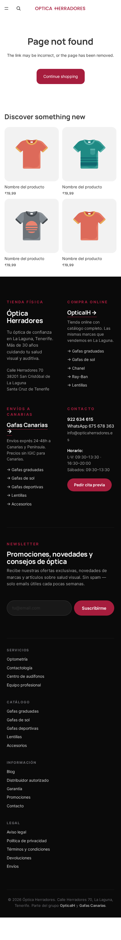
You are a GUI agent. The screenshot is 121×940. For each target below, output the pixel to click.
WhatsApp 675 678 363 (90, 426)
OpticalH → (82, 312)
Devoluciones (19, 857)
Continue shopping (60, 76)
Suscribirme (94, 608)
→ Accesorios (19, 503)
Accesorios (17, 745)
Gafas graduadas (23, 711)
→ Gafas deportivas (25, 486)
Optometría (17, 659)
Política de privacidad (27, 840)
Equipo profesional (24, 685)
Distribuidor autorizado (28, 780)
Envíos (13, 866)
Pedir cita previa (89, 484)
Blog (11, 771)
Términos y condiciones (28, 849)
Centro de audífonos (25, 676)
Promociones (18, 797)
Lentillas (14, 736)
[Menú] (6, 8)
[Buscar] (18, 8)
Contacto (15, 805)
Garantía (14, 788)
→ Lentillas (77, 385)
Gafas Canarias (92, 905)
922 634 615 (80, 419)
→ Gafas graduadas (85, 351)
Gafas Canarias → (27, 428)
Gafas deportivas (22, 728)
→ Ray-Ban (77, 376)
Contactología (19, 667)
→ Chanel (76, 368)
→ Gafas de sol (81, 359)
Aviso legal (16, 832)
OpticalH (67, 905)
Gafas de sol (18, 719)
